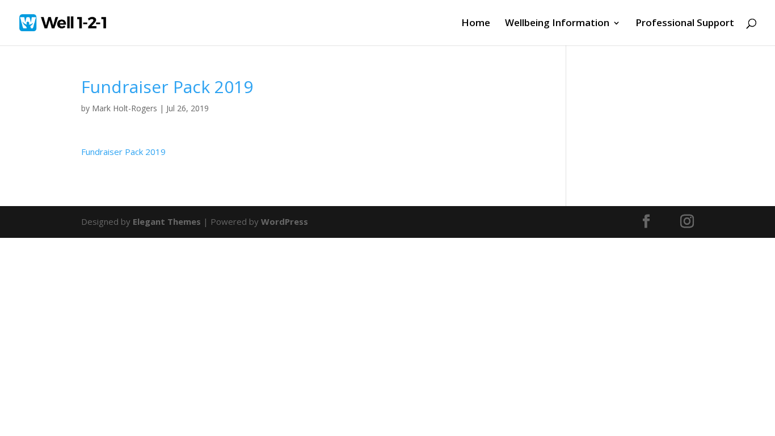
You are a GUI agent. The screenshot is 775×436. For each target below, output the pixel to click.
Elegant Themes (167, 221)
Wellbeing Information (557, 24)
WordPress (284, 221)
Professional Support (684, 24)
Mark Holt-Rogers (124, 108)
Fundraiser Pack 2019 (123, 151)
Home (475, 24)
